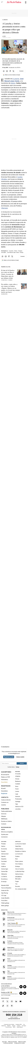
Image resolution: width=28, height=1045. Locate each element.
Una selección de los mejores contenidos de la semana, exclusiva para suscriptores (16, 924)
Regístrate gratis (9, 757)
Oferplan (3, 816)
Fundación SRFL (19, 1024)
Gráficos (3, 866)
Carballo (17, 784)
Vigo (16, 804)
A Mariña (17, 776)
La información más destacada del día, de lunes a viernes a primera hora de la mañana (16, 913)
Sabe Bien (18, 846)
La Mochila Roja (19, 871)
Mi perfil (3, 788)
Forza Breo (4, 900)
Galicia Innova (19, 874)
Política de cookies (22, 1041)
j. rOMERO (10, 280)
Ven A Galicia (19, 864)
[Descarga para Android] (24, 986)
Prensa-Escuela (9, 1027)
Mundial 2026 (5, 885)
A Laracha (15, 79)
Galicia (3, 846)
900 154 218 (14, 1014)
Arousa (17, 778)
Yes (16, 884)
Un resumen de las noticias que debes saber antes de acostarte (15, 919)
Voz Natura (24, 1025)
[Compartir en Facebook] (10, 71)
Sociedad (4, 861)
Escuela (17, 886)
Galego (17, 767)
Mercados (18, 879)
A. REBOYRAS (4, 280)
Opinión (3, 856)
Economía (4, 848)
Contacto (3, 823)
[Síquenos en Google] (12, 1006)
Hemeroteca (4, 779)
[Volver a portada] (14, 2)
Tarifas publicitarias (6, 811)
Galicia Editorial (19, 1027)
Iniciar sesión (20, 757)
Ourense (17, 796)
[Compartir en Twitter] (13, 71)
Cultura (3, 864)
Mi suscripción (5, 774)
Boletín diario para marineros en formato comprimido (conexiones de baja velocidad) (15, 942)
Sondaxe (13, 1025)
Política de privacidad (12, 1041)
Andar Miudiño (5, 898)
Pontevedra (18, 799)
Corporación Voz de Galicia (9, 1024)
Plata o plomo (19, 861)
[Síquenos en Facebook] (3, 1001)
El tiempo (3, 881)
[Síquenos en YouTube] (20, 1001)
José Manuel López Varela (13, 252)
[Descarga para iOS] (21, 986)
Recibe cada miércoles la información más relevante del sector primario (15, 937)
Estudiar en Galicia (20, 851)
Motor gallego (5, 905)
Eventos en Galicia (6, 821)
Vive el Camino (19, 869)
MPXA (14, 1027)
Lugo (16, 794)
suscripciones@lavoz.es (14, 1018)
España (3, 851)
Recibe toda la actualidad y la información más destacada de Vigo (16, 972)
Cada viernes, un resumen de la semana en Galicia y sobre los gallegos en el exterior (15, 949)
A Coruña (17, 773)
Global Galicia (19, 848)
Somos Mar (4, 871)
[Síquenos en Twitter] (7, 1001)
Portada (3, 843)
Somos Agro (4, 869)
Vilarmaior (4, 208)
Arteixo (13, 83)
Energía (21, 252)
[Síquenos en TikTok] (3, 1006)
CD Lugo (3, 895)
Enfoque (17, 866)
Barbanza (18, 781)
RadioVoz (9, 1025)
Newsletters (4, 791)
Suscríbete (4, 782)
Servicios (3, 813)
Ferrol (17, 789)
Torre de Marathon (6, 888)
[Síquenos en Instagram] (12, 1001)
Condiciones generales (8, 1043)
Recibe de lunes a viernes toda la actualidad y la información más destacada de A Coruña (16, 954)
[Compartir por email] (7, 71)
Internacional (4, 854)
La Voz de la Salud (20, 843)
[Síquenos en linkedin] (16, 1001)
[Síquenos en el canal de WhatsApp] (7, 1006)
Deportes (3, 858)
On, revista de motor (20, 889)
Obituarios (4, 874)
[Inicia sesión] (25, 2)
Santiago (17, 801)
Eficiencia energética (7, 832)
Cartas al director (6, 799)
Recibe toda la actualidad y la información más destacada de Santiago (16, 967)
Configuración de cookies (19, 1043)
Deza (16, 786)
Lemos (17, 791)
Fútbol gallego (5, 903)
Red (16, 858)
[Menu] (2, 2)
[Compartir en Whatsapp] (3, 71)
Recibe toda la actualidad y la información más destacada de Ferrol (16, 960)
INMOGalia (4, 819)
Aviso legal (4, 1041)
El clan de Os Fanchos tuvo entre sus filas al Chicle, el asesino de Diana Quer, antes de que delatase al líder (7, 274)
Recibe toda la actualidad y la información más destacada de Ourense (16, 978)
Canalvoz (18, 1025)
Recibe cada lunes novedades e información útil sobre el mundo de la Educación (16, 931)
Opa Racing (4, 893)
